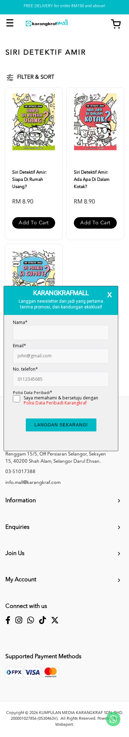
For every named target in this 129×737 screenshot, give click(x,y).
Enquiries (17, 527)
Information (20, 501)
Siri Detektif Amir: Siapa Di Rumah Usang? (29, 179)
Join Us (14, 554)
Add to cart (34, 222)
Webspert (64, 725)
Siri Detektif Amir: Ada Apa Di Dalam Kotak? (92, 179)
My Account (20, 580)
